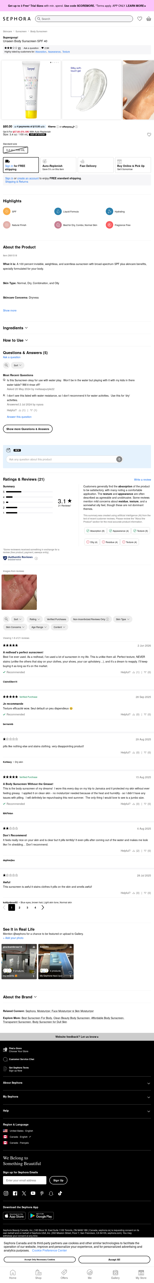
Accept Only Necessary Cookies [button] (39, 1259)
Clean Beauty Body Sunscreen (72, 1018)
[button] (30, 1250)
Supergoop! (10, 37)
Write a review (142, 479)
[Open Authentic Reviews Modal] (36, 558)
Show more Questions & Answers (27, 429)
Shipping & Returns (16, 181)
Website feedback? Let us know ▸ (77, 1036)
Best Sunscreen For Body (37, 1018)
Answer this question (19, 417)
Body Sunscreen (38, 31)
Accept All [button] (114, 1259)
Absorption (40, 51)
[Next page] (42, 907)
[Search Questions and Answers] (6, 365)
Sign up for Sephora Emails (20, 1172)
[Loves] (139, 19)
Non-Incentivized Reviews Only (89, 619)
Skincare (7, 31)
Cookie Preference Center (49, 1250)
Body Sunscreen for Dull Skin (49, 1022)
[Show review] (19, 592)
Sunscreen (21, 31)
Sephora (31, 1011)
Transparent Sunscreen (17, 1022)
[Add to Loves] (149, 134)
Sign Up (58, 1180)
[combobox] (84, 19)
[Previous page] (4, 907)
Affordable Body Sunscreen (107, 1018)
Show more (10, 310)
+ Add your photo (13, 938)
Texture (66, 51)
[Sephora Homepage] (17, 19)
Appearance (54, 51)
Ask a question (31, 48)
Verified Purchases (56, 619)
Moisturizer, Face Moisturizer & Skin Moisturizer (65, 1011)
